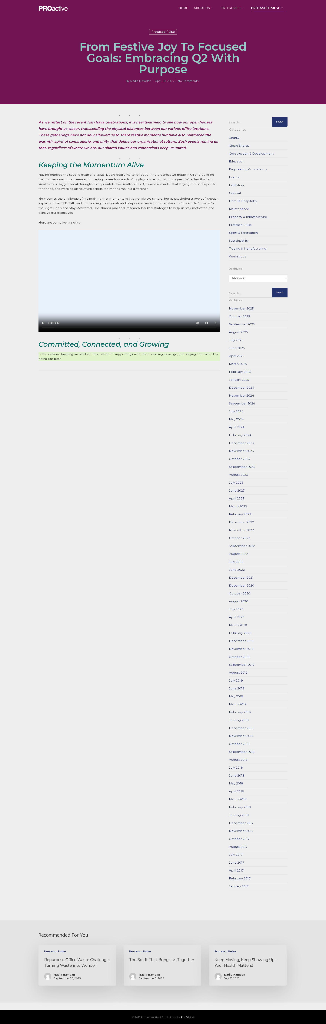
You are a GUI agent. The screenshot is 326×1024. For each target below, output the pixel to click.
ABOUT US (202, 8)
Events (234, 177)
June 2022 (237, 569)
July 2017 (236, 854)
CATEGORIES (231, 8)
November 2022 (241, 530)
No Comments (188, 81)
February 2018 (240, 807)
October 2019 (239, 657)
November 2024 (241, 395)
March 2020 (238, 625)
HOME (183, 8)
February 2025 (240, 372)
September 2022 (242, 546)
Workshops (237, 256)
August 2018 (238, 759)
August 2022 (238, 554)
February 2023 (240, 514)
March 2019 (238, 704)
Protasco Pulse (265, 8)
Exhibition (236, 185)
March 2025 (238, 364)
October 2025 (239, 316)
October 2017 (239, 839)
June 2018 (236, 775)
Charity (234, 137)
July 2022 (236, 562)
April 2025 (236, 356)
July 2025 (236, 340)
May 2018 (236, 783)
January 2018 (239, 815)
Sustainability (239, 240)
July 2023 (236, 482)
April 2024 (236, 427)
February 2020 (240, 633)
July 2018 (236, 767)
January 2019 (239, 720)
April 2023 (236, 498)
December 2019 (241, 641)
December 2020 (241, 585)
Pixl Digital (187, 1017)
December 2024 (241, 387)
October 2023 (239, 459)
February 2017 (240, 878)
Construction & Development (251, 153)
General (235, 193)
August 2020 (238, 601)
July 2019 (236, 680)
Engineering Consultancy (248, 169)
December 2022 (241, 522)
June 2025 (237, 348)
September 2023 (242, 467)
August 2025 (238, 332)
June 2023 (237, 490)
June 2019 (236, 688)
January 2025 (239, 379)
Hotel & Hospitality (243, 201)
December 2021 (241, 577)
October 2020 (239, 593)
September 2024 (242, 403)
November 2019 (241, 649)
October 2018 (239, 744)
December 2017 (241, 823)
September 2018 (241, 752)
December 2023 (241, 443)
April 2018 (236, 791)
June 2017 (236, 862)
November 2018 (241, 736)
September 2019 (241, 664)
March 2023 (238, 506)
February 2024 (240, 435)
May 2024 (236, 419)
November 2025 (241, 308)
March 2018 (238, 799)
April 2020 (236, 617)
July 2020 (236, 609)
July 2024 (236, 411)
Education (236, 161)
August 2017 (238, 847)
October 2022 (239, 538)
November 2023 (241, 451)
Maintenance (239, 209)
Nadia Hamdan (140, 81)
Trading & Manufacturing (247, 248)
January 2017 (239, 886)
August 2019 (238, 672)
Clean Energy (239, 145)
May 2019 (236, 696)
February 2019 (240, 712)
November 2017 (241, 831)
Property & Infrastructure (248, 217)
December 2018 (241, 728)
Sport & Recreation (243, 232)
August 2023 (238, 474)
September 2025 (242, 324)
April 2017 (236, 870)
